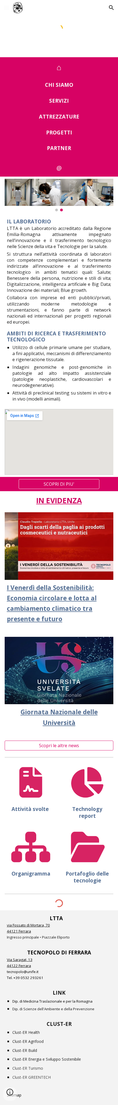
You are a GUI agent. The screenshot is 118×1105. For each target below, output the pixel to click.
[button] (6, 7)
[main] (59, 67)
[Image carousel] (59, 195)
